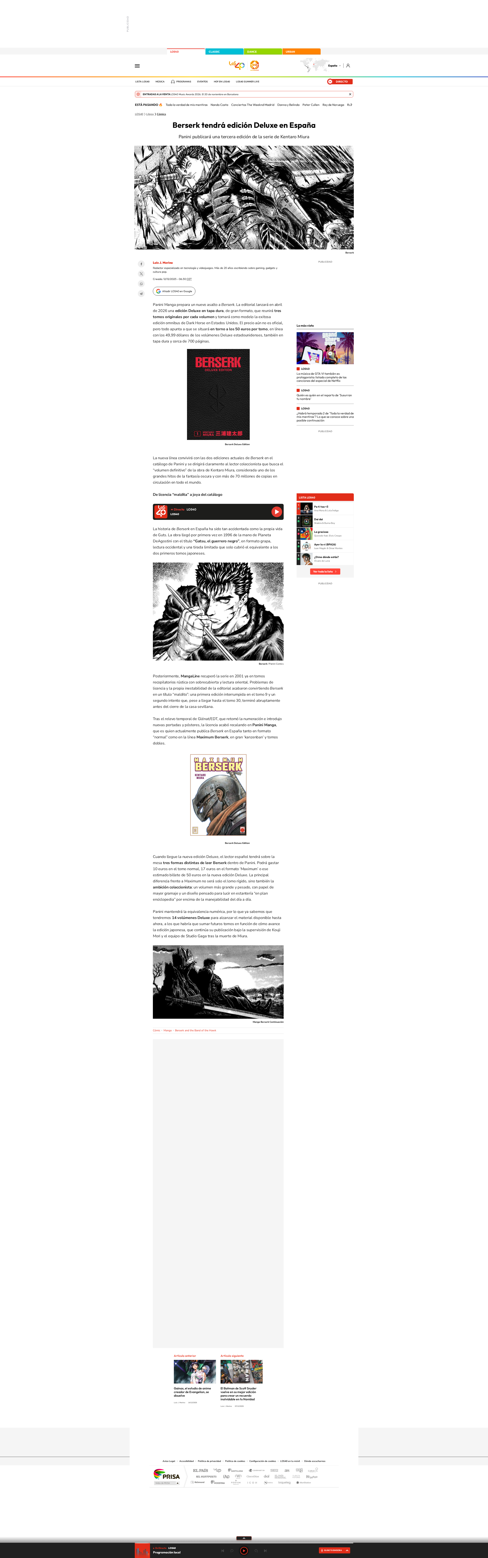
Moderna (217, 1481)
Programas (183, 81)
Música (160, 81)
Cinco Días (252, 1475)
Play (244, 1550)
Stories (267, 1420)
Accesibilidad (186, 1461)
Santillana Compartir (256, 1470)
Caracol (312, 1470)
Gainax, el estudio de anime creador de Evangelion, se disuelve (192, 1391)
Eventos (202, 81)
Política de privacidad (209, 1461)
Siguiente (265, 1550)
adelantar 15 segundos (256, 1550)
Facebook (141, 263)
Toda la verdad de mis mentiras (187, 105)
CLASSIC (214, 51)
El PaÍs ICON (252, 1481)
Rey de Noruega (333, 105)
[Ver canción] (306, 508)
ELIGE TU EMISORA (333, 1550)
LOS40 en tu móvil (290, 1461)
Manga (168, 1030)
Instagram (221, 1420)
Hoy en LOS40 (222, 81)
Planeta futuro (294, 1475)
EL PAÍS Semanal (281, 1475)
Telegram (141, 293)
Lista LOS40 (142, 81)
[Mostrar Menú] (139, 65)
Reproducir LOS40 (276, 511)
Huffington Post (205, 1475)
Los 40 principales (219, 1470)
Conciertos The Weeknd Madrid (252, 105)
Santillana (236, 1470)
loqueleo (284, 1481)
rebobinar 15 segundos (232, 1550)
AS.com (285, 1470)
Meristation (303, 1481)
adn (298, 1470)
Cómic (156, 1030)
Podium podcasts (235, 1481)
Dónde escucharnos (314, 1461)
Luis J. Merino (163, 262)
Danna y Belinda (288, 105)
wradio (237, 1475)
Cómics (161, 114)
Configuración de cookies (262, 1461)
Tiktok (229, 1420)
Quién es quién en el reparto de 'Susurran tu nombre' (324, 396)
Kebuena (308, 1475)
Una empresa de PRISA (166, 1473)
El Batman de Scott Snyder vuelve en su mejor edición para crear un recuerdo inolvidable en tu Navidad (239, 1393)
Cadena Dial (266, 1475)
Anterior (222, 1550)
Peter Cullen (311, 105)
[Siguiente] (351, 105)
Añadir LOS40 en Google (177, 291)
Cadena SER (273, 1470)
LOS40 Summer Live (247, 81)
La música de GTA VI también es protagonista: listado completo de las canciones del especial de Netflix (322, 377)
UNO (227, 1475)
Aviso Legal (169, 1461)
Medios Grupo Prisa (166, 1483)
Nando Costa (219, 105)
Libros (150, 114)
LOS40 (174, 51)
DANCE (252, 51)
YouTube (236, 1420)
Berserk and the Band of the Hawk (195, 1030)
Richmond (198, 1481)
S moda (268, 1481)
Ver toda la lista (323, 571)
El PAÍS (200, 1470)
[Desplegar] (244, 1538)
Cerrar (350, 94)
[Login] (348, 65)
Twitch (259, 1420)
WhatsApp (141, 283)
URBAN (290, 51)
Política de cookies (235, 1461)
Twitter (141, 273)
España (332, 65)
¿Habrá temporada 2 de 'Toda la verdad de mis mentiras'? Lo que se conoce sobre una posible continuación (325, 416)
